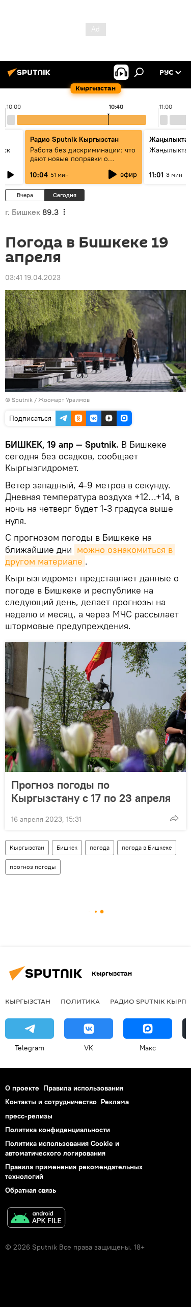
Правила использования (83, 1088)
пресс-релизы (28, 1116)
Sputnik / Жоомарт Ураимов (51, 399)
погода (100, 847)
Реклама (115, 1101)
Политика (80, 1001)
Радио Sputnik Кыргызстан (74, 139)
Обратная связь (30, 1190)
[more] (174, 818)
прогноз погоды (33, 866)
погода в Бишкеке (147, 847)
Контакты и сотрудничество (51, 1101)
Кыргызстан (27, 847)
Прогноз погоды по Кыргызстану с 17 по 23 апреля (91, 791)
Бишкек (67, 847)
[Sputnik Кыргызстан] (30, 76)
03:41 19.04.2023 (33, 277)
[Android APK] (36, 1218)
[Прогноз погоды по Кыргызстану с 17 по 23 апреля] (95, 707)
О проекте (22, 1088)
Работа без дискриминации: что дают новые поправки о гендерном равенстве (82, 158)
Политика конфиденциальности (57, 1129)
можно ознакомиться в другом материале (90, 555)
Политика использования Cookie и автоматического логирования (62, 1148)
